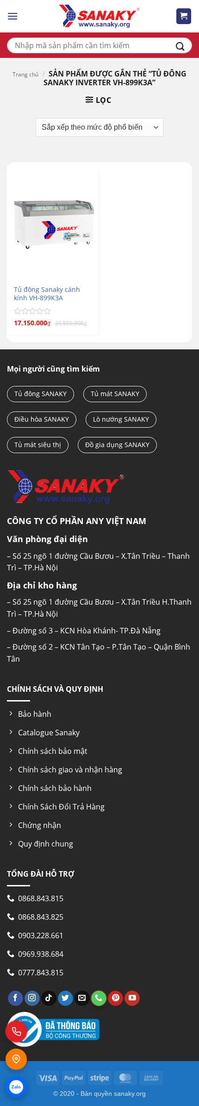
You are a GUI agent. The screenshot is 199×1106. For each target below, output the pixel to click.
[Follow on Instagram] (32, 998)
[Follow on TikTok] (48, 998)
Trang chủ (25, 74)
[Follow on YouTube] (132, 998)
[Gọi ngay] (16, 1031)
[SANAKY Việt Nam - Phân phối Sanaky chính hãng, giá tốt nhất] (99, 16)
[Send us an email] (82, 998)
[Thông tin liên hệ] (16, 1059)
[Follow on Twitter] (65, 998)
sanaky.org (130, 1093)
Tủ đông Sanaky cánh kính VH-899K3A (47, 293)
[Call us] (98, 998)
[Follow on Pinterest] (115, 998)
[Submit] (180, 45)
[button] (12, 16)
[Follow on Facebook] (15, 998)
